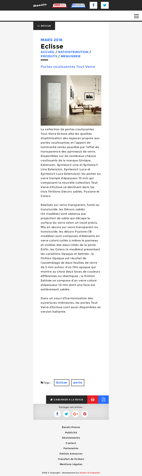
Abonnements (71, 437)
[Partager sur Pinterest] (84, 414)
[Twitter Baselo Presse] (105, 5)
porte (77, 382)
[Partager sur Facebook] (66, 414)
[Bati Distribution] (78, 5)
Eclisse (61, 382)
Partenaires (71, 448)
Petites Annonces (71, 453)
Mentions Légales (71, 464)
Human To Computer (90, 473)
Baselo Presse (71, 427)
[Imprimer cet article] (92, 399)
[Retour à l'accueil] (40, 5)
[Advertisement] (71, 346)
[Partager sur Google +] (75, 414)
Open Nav (136, 16)
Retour (45, 25)
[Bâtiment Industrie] (59, 5)
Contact (71, 443)
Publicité (71, 432)
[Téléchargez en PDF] (103, 399)
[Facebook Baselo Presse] (93, 5)
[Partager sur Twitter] (57, 414)
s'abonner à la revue (68, 399)
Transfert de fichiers (71, 458)
